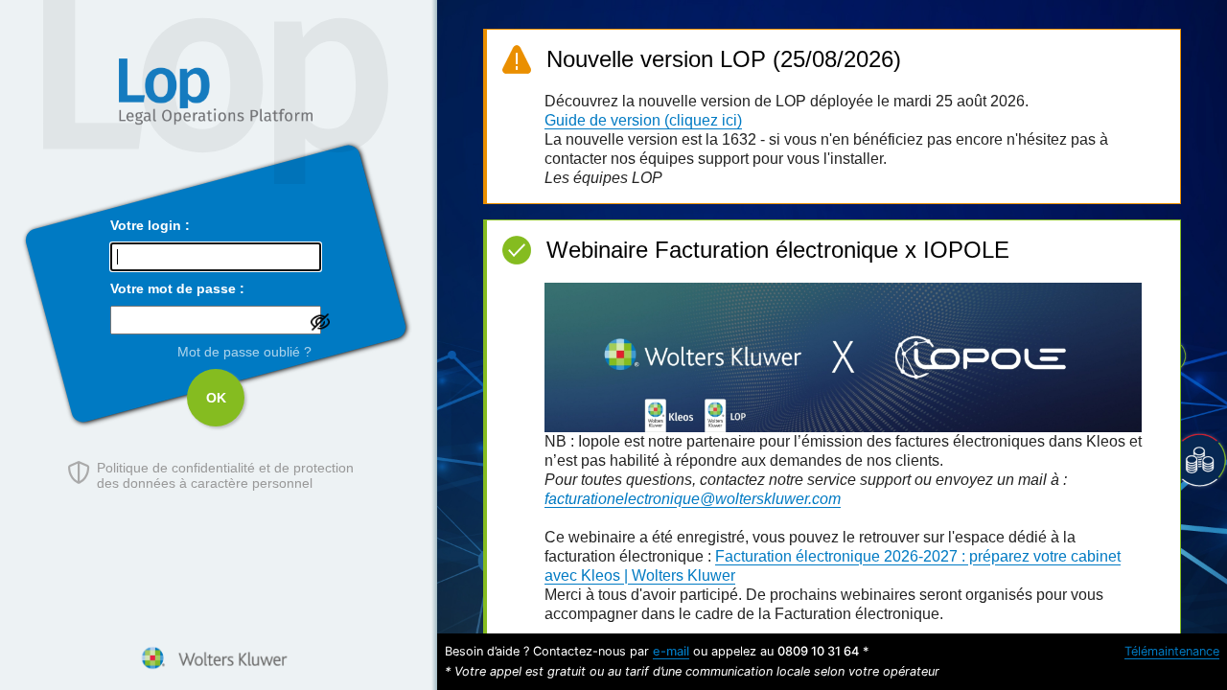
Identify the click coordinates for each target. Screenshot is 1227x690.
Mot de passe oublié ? (244, 351)
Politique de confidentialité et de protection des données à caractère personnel (225, 475)
